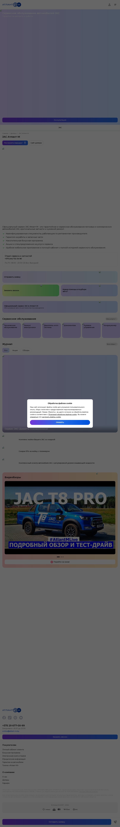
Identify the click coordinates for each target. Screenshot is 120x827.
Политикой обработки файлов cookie (62, 414)
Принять (60, 422)
